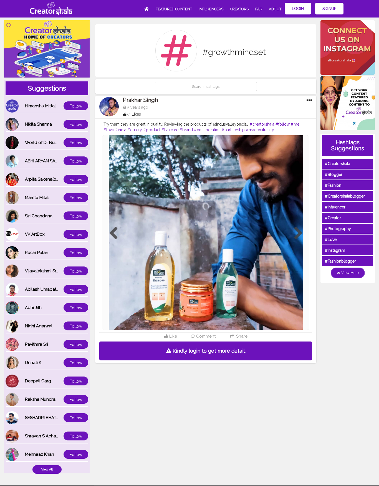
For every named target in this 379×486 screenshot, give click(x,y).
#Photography (338, 228)
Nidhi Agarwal (38, 325)
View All (47, 469)
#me (295, 124)
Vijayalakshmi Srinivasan (48, 270)
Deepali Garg (38, 380)
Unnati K (33, 362)
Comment (205, 336)
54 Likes (134, 114)
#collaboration (207, 130)
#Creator (333, 218)
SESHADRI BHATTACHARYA (51, 417)
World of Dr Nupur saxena (51, 142)
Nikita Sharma (38, 124)
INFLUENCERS (211, 9)
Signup (329, 8)
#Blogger (333, 174)
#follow (283, 124)
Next (298, 233)
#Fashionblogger (340, 261)
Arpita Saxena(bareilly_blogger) (56, 179)
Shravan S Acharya (43, 435)
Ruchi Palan (36, 252)
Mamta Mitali (37, 197)
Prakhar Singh (140, 100)
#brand (186, 130)
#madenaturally (260, 130)
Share (241, 336)
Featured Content (174, 9)
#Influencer (335, 207)
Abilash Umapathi (42, 289)
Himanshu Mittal (40, 105)
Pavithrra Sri (36, 344)
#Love (331, 239)
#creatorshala (262, 124)
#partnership (233, 130)
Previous (113, 233)
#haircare (169, 130)
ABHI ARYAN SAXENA (45, 160)
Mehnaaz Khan (39, 454)
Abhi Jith (33, 307)
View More (349, 273)
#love (108, 130)
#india (120, 130)
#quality (134, 130)
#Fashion (333, 185)
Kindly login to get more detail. (208, 351)
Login (298, 8)
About (275, 9)
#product (151, 130)
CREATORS (239, 9)
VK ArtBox (35, 234)
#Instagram (335, 250)
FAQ (258, 9)
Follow (76, 106)
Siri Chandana (38, 215)
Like (172, 336)
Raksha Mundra (40, 399)
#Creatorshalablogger (345, 196)
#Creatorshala (337, 163)
